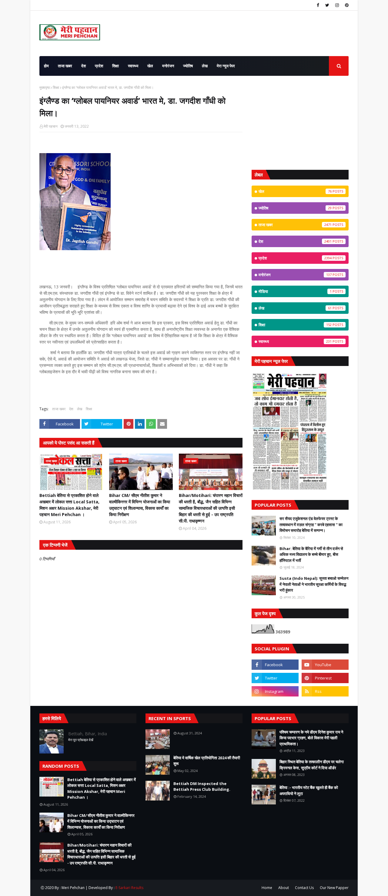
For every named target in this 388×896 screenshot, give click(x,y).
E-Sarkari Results (129, 887)
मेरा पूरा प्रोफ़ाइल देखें (80, 739)
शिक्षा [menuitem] (115, 66)
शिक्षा (56, 87)
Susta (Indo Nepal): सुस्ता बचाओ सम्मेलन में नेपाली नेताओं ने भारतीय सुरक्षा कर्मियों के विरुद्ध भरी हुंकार (313, 584)
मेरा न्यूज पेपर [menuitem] (226, 66)
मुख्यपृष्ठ (44, 87)
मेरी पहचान (51, 126)
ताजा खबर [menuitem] (65, 66)
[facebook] (318, 5)
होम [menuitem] (46, 66)
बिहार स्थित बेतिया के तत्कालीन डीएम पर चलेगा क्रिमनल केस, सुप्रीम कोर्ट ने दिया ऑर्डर (311, 764)
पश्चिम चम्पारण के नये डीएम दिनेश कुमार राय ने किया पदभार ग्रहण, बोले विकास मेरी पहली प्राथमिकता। (311, 738)
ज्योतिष (295, 208)
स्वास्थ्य (295, 341)
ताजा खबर (58, 408)
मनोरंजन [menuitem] (168, 66)
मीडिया (295, 291)
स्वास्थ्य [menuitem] (133, 66)
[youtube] (325, 664)
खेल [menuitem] (150, 66)
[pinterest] (346, 5)
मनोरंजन (295, 274)
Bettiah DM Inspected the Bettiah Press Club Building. (201, 786)
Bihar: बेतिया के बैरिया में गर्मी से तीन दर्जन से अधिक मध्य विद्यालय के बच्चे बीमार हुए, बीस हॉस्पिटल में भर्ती (311, 554)
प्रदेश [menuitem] (99, 66)
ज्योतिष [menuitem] (188, 66)
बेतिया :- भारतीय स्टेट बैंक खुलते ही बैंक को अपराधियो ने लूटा (308, 790)
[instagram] (337, 5)
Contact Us (304, 887)
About (283, 887)
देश (71, 408)
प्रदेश (295, 258)
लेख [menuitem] (205, 66)
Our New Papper (334, 887)
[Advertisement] (300, 123)
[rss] (325, 691)
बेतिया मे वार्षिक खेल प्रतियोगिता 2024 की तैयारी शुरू (206, 761)
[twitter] (327, 5)
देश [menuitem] (83, 66)
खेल (295, 191)
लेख (79, 408)
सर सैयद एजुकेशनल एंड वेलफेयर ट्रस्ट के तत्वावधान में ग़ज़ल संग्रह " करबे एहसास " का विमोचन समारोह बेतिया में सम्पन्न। (311, 524)
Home (267, 887)
